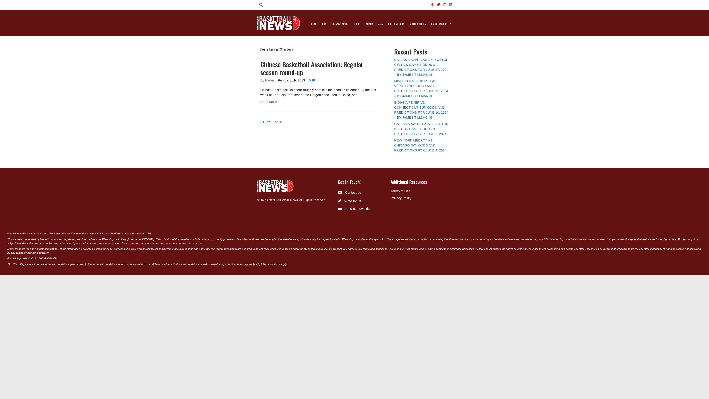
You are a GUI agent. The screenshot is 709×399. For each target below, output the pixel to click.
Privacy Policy (401, 198)
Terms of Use (400, 191)
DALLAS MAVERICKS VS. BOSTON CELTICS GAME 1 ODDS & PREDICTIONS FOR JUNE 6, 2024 (421, 129)
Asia (380, 24)
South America (418, 24)
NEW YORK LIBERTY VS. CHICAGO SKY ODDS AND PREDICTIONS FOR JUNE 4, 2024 (420, 145)
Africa (369, 24)
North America (396, 24)
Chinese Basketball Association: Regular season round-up (311, 68)
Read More (268, 102)
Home (314, 24)
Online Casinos (439, 24)
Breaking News (339, 24)
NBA (324, 24)
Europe (357, 24)
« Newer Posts (271, 122)
